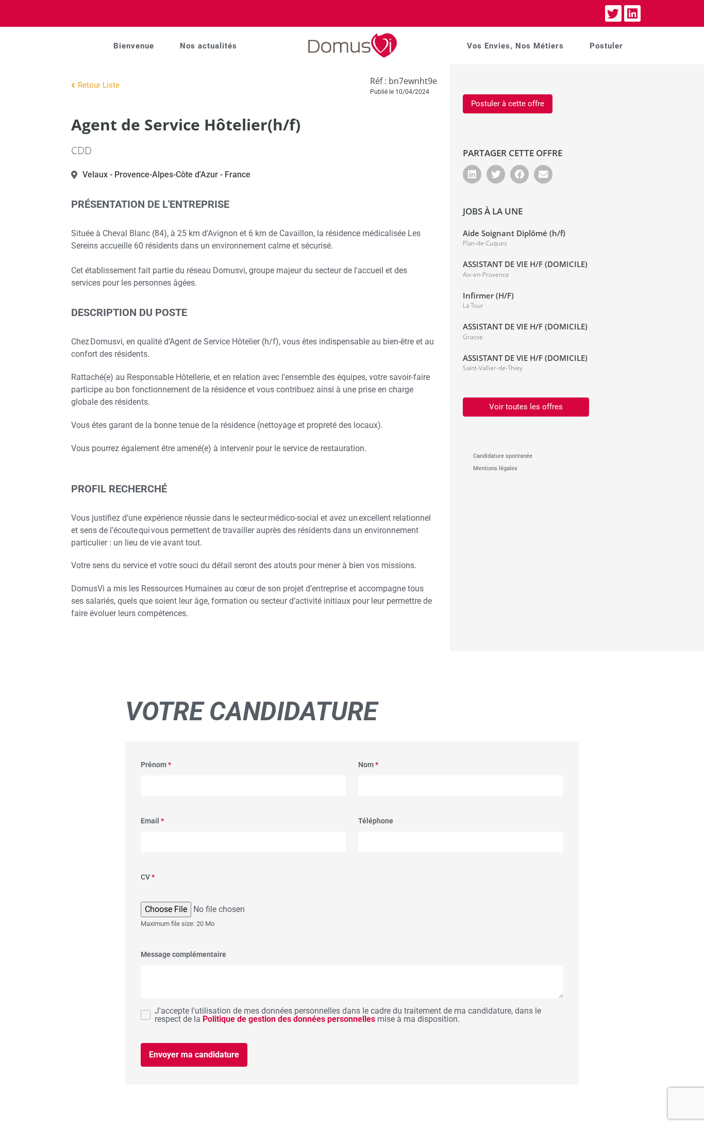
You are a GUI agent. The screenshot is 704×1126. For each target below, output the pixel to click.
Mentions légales (495, 468)
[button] (472, 174)
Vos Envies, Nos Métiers (515, 46)
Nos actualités (208, 46)
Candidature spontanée (502, 456)
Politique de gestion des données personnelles (289, 1019)
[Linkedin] (632, 13)
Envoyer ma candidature (194, 1054)
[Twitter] (613, 13)
